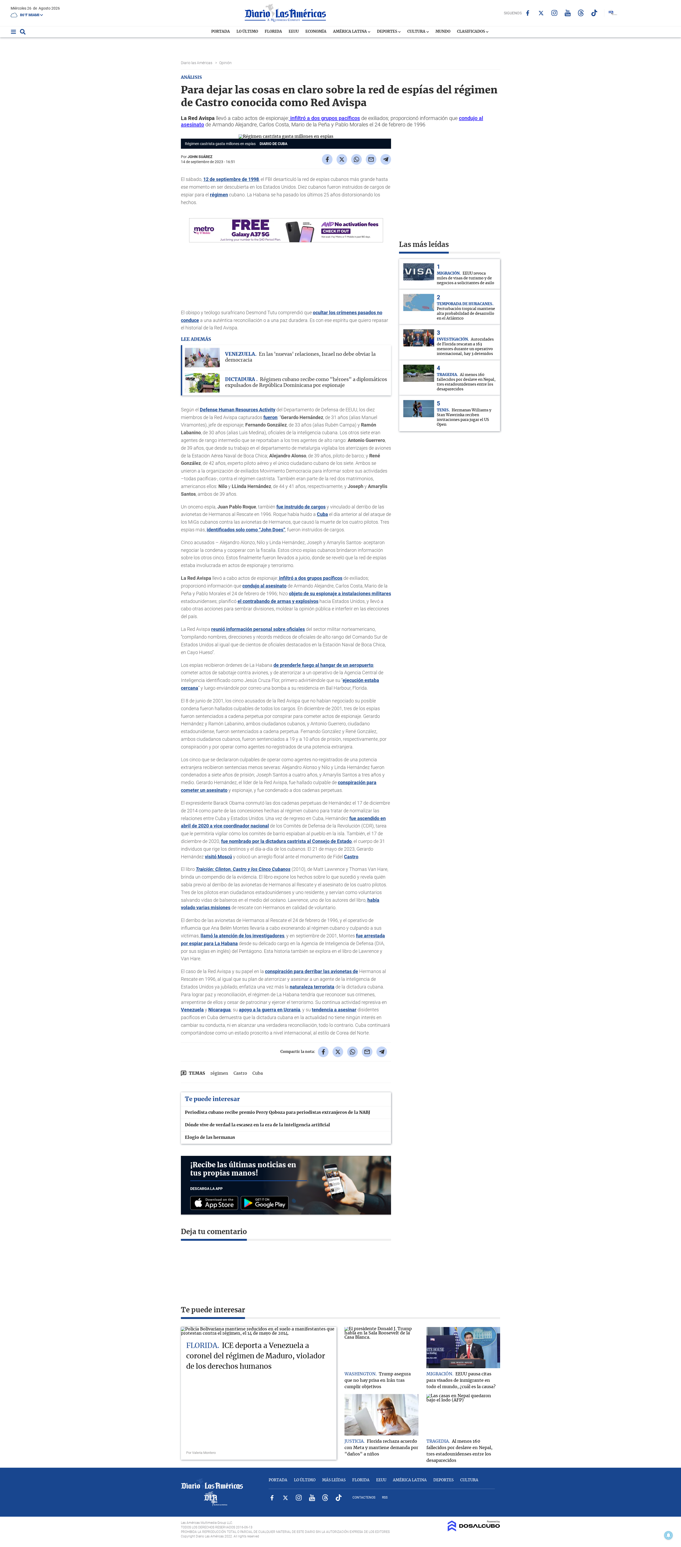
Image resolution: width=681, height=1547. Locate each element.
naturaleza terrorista (312, 987)
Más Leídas (334, 1480)
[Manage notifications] (668, 1535)
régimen (219, 194)
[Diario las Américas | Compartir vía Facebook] (327, 159)
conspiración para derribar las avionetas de (311, 971)
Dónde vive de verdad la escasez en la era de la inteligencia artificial (257, 1125)
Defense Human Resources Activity (237, 409)
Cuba (322, 514)
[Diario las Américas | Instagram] (554, 13)
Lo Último (247, 32)
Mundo (442, 32)
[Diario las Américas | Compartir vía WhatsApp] (356, 159)
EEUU (294, 32)
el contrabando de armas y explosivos (278, 601)
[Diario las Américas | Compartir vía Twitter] (342, 159)
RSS (385, 1497)
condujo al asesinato (264, 586)
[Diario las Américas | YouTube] (567, 13)
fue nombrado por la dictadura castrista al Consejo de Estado (286, 841)
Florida (273, 32)
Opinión (225, 63)
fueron (270, 417)
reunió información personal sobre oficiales (258, 629)
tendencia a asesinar (334, 1009)
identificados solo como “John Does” (246, 529)
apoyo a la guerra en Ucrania (269, 1009)
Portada (220, 32)
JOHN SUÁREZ (200, 157)
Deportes (387, 32)
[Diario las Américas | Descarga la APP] (215, 1203)
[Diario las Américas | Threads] (581, 13)
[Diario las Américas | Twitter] (541, 13)
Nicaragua (219, 1009)
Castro (351, 856)
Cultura (416, 32)
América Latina (350, 32)
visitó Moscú (218, 856)
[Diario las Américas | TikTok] (594, 13)
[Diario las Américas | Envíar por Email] (371, 159)
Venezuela (192, 1009)
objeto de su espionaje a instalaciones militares (340, 593)
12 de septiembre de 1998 (231, 179)
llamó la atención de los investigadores (242, 935)
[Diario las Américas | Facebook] (527, 13)
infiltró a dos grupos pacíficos (324, 118)
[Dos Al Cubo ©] (474, 1530)
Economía (315, 32)
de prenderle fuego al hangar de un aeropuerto (323, 665)
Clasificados (471, 32)
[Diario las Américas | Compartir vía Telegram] (385, 159)
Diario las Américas (197, 63)
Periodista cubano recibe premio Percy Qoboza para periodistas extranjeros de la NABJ (277, 1112)
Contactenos (363, 1497)
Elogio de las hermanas (210, 1137)
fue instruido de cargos (301, 507)
